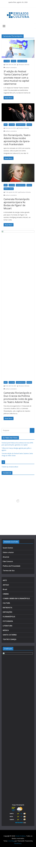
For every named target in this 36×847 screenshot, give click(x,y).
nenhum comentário (11, 67)
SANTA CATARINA (22, 61)
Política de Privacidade (11, 566)
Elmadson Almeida (24, 64)
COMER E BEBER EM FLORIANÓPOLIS (16, 598)
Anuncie (6, 557)
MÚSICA (14, 61)
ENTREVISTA (7, 608)
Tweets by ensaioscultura (10, 467)
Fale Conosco (8, 561)
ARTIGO (6, 585)
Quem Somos (8, 548)
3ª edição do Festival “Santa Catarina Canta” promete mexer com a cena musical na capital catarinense (16, 77)
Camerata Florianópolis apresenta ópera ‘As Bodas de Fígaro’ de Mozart (16, 203)
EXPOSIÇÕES (7, 612)
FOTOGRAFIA (8, 621)
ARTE (5, 124)
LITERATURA (7, 626)
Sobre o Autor (8, 552)
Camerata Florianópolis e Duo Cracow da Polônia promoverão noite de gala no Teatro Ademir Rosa (18, 397)
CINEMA (6, 594)
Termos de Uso (8, 570)
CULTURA (6, 61)
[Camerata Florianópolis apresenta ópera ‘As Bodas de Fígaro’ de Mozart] (18, 173)
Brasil (5, 589)
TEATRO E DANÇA (8, 188)
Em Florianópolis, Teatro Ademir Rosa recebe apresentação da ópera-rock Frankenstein (17, 139)
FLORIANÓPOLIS (21, 124)
